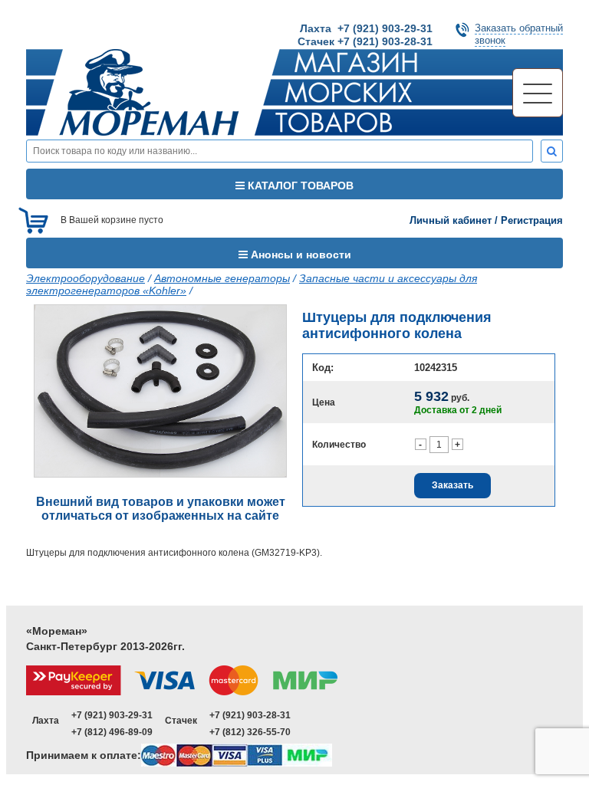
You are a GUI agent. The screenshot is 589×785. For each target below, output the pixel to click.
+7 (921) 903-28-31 (250, 715)
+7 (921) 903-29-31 (112, 715)
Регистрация (532, 220)
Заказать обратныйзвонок (519, 34)
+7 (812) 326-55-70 (250, 732)
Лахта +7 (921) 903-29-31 (366, 28)
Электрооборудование (85, 278)
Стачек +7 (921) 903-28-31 (365, 41)
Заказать (452, 485)
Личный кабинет (451, 220)
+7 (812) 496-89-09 (112, 732)
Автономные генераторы (222, 278)
